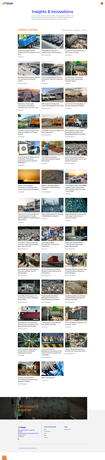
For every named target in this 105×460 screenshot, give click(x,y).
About (45, 435)
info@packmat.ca (22, 435)
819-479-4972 (21, 436)
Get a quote (65, 408)
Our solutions (77, 408)
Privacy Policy (67, 429)
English (4, 456)
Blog (45, 433)
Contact (46, 437)
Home (45, 429)
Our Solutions (47, 431)
